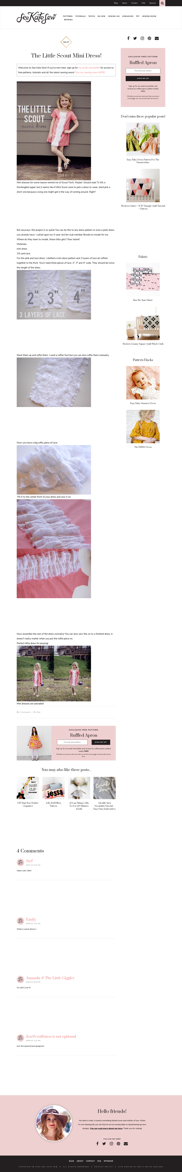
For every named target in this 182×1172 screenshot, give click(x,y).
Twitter (135, 38)
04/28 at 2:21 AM (33, 924)
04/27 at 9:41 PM (33, 865)
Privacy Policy (103, 1167)
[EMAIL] (126, 1144)
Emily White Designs (150, 1167)
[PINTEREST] (118, 1144)
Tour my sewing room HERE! (90, 72)
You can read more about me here (106, 1128)
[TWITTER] (104, 1144)
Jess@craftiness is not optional (51, 1036)
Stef (29, 861)
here (95, 754)
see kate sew (37, 18)
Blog (116, 3)
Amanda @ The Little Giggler (50, 978)
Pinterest (149, 38)
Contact (134, 3)
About (124, 3)
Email (157, 38)
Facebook (128, 38)
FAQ (143, 3)
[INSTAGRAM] (111, 1144)
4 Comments (24, 712)
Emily (31, 919)
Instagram (142, 38)
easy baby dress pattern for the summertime (143, 161)
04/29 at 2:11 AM (33, 1041)
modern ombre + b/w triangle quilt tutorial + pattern (143, 207)
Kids (38, 712)
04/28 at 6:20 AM (33, 982)
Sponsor (152, 3)
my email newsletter (89, 67)
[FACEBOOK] (97, 1144)
